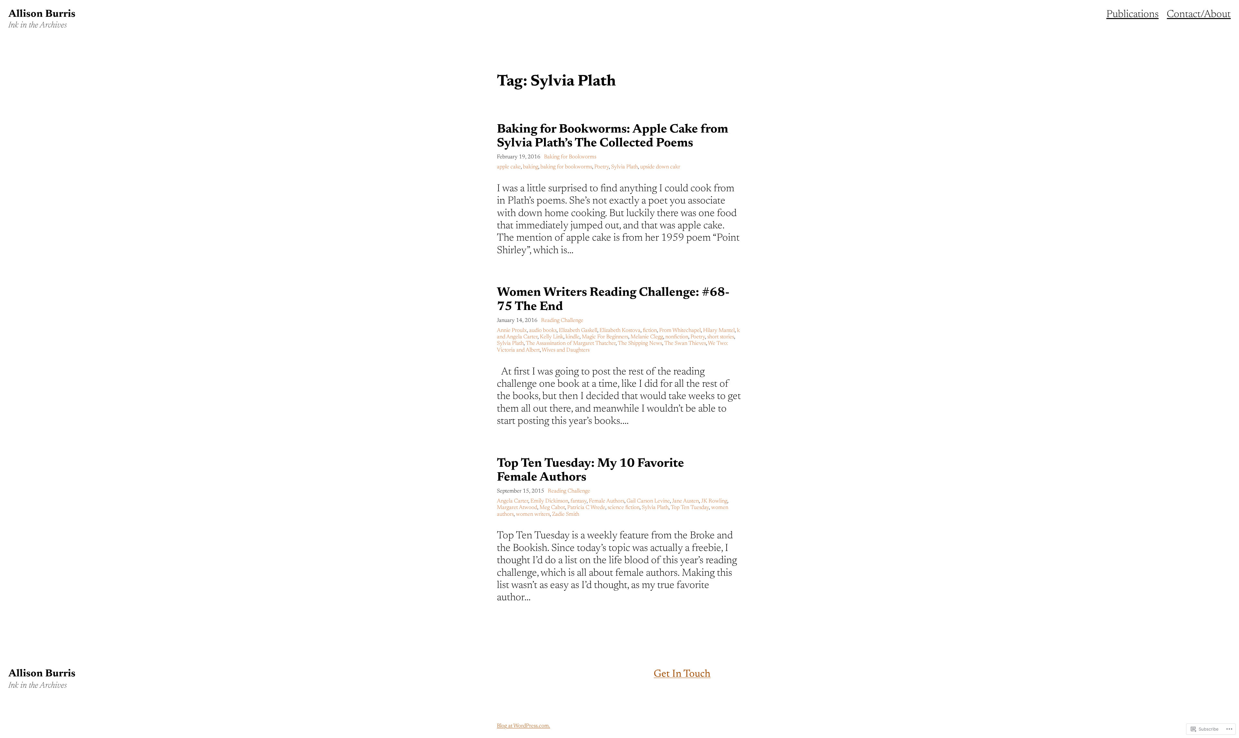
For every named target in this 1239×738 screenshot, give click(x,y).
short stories (720, 337)
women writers (533, 514)
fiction (650, 331)
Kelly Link (551, 337)
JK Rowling (714, 501)
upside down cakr (660, 167)
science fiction (624, 508)
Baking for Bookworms (570, 157)
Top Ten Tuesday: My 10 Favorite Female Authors (590, 471)
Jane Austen (685, 501)
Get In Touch (682, 674)
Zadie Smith (565, 514)
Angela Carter (512, 501)
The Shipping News (640, 343)
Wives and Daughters (565, 350)
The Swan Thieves (685, 343)
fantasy (578, 501)
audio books (543, 331)
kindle (572, 337)
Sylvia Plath (624, 167)
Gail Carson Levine (648, 501)
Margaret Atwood (517, 508)
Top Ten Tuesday (690, 508)
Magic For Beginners (605, 337)
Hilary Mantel (719, 331)
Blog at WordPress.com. (523, 726)
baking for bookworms (566, 167)
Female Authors (606, 501)
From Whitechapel (680, 331)
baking (530, 167)
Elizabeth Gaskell (578, 331)
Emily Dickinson (549, 501)
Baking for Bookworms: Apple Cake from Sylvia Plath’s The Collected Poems (612, 137)
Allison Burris (42, 14)
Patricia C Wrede (586, 508)
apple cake (509, 167)
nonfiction (676, 337)
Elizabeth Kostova (619, 331)
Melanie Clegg (646, 337)
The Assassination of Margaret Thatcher (571, 343)
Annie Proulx (512, 331)
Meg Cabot (552, 508)
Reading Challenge (562, 321)
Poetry (601, 167)
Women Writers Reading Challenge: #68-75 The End (613, 300)
